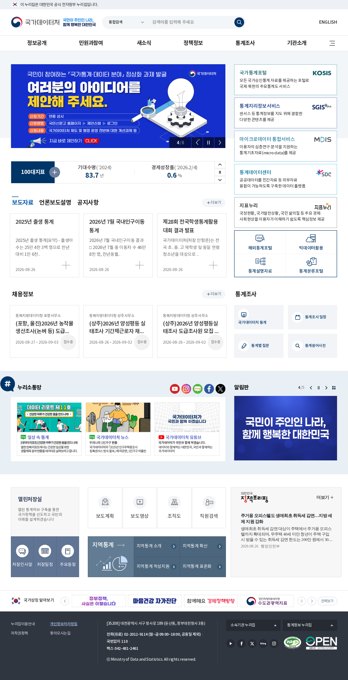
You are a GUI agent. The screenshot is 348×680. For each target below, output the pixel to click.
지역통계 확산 (195, 546)
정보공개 (36, 43)
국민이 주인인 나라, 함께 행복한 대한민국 (79, 22)
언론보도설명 (55, 202)
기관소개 (296, 43)
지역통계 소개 (149, 546)
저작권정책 (19, 633)
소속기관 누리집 (240, 625)
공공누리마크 (321, 643)
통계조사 (244, 43)
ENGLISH (328, 22)
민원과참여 (91, 43)
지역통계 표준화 (197, 566)
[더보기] (334, 387)
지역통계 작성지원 (153, 566)
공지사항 (87, 202)
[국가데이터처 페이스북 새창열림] (209, 389)
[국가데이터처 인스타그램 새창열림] (186, 389)
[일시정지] (208, 142)
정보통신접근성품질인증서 (292, 643)
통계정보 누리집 (297, 625)
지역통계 (102, 545)
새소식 (144, 43)
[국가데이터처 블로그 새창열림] (198, 389)
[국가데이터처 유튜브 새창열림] (175, 389)
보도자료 (22, 202)
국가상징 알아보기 (32, 601)
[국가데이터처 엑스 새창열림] (220, 389)
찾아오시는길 (60, 633)
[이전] (197, 142)
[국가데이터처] (35, 22)
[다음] (220, 142)
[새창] (49, 429)
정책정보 (193, 43)
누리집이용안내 (23, 624)
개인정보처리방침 (63, 624)
